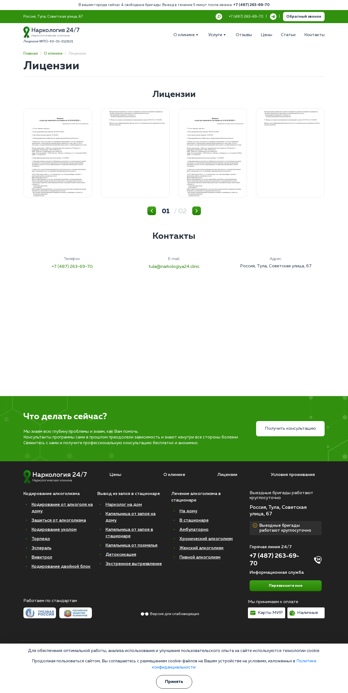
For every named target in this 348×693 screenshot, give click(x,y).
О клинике (53, 53)
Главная (30, 53)
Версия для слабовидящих (174, 614)
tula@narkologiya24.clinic (174, 267)
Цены (115, 475)
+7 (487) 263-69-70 (251, 5)
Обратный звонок (303, 16)
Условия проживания (293, 475)
